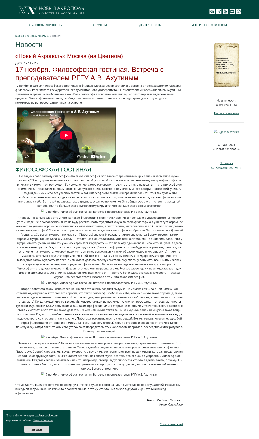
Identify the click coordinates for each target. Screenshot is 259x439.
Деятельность (150, 25)
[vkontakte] (212, 11)
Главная (19, 35)
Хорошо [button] (37, 429)
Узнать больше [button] (43, 420)
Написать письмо (226, 113)
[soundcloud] (238, 11)
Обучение (100, 25)
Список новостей (171, 424)
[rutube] (218, 11)
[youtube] (224, 11)
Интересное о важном (209, 25)
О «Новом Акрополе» (45, 25)
